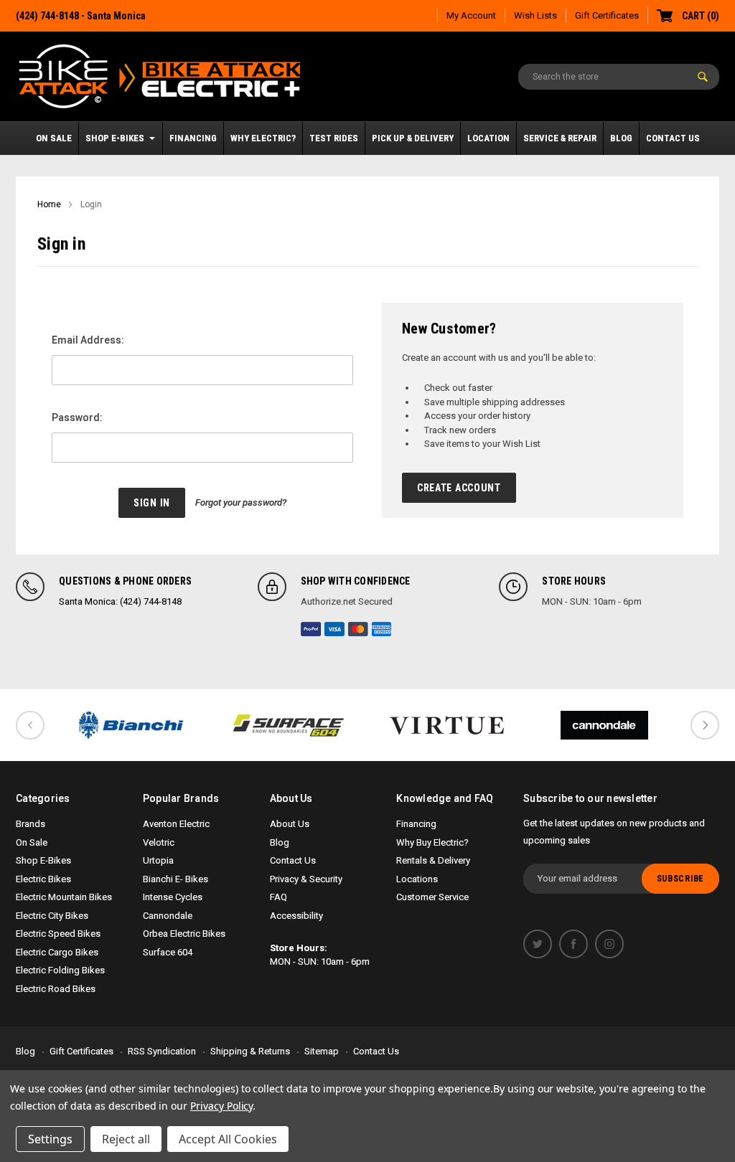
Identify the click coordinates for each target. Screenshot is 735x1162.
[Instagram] (609, 944)
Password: (77, 417)
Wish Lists (535, 15)
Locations (417, 879)
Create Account (459, 487)
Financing (193, 138)
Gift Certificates (607, 15)
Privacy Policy (221, 1106)
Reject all (126, 1139)
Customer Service (432, 897)
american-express (382, 629)
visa (334, 629)
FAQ (278, 897)
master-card (358, 629)
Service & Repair (559, 138)
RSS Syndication (162, 1051)
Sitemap (321, 1051)
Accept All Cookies (228, 1139)
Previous (30, 725)
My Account (471, 15)
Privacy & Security (306, 879)
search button (703, 77)
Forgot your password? (240, 502)
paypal (311, 629)
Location (488, 138)
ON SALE (54, 138)
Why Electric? (263, 138)
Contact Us (673, 138)
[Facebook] (573, 944)
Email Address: (88, 340)
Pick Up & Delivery (413, 138)
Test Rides (333, 138)
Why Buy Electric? (432, 842)
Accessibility (296, 915)
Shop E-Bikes (114, 138)
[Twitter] (537, 944)
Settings (50, 1139)
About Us (289, 823)
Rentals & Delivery (433, 860)
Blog (621, 138)
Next (704, 725)
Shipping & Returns (250, 1051)
